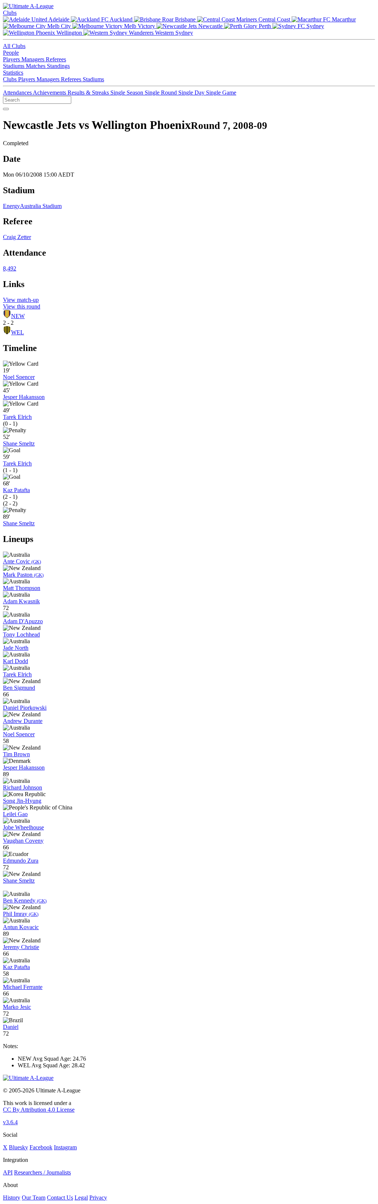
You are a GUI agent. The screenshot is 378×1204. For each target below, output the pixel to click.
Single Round (161, 92)
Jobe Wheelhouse (23, 827)
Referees (56, 59)
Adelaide (59, 19)
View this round (21, 306)
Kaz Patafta (16, 490)
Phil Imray (20, 914)
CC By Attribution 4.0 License (39, 1109)
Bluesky (18, 1147)
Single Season (127, 92)
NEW (18, 316)
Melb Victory (140, 26)
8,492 (9, 268)
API (8, 1172)
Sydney (314, 26)
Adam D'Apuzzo (23, 621)
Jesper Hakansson (24, 397)
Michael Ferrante (22, 987)
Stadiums (14, 66)
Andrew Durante (22, 721)
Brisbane (185, 19)
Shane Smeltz (19, 443)
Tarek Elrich (17, 417)
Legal (81, 1197)
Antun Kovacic (21, 927)
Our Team (33, 1197)
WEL (17, 332)
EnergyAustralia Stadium (32, 206)
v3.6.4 (10, 1122)
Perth (264, 26)
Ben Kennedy (25, 900)
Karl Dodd (15, 661)
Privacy (98, 1197)
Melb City (59, 26)
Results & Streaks (89, 92)
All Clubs (14, 46)
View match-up (21, 300)
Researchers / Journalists (42, 1172)
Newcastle (210, 26)
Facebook (41, 1147)
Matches (36, 66)
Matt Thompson (21, 588)
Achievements (50, 92)
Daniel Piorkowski (25, 708)
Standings (58, 66)
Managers (33, 59)
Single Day (192, 92)
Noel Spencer (19, 377)
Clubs (10, 13)
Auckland (121, 19)
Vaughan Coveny (23, 841)
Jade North (15, 648)
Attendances (18, 92)
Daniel (10, 1027)
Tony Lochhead (21, 634)
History (11, 1197)
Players (12, 59)
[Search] (6, 109)
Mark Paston (23, 575)
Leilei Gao (15, 814)
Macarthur (343, 19)
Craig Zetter (17, 237)
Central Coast (274, 19)
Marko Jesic (17, 1007)
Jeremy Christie (21, 947)
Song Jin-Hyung (22, 801)
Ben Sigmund (19, 688)
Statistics (13, 72)
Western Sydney (173, 33)
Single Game (221, 92)
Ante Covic (22, 561)
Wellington (69, 33)
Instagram (65, 1147)
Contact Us (60, 1197)
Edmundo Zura (20, 860)
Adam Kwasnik (21, 601)
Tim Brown (16, 754)
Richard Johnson (22, 787)
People (11, 53)
